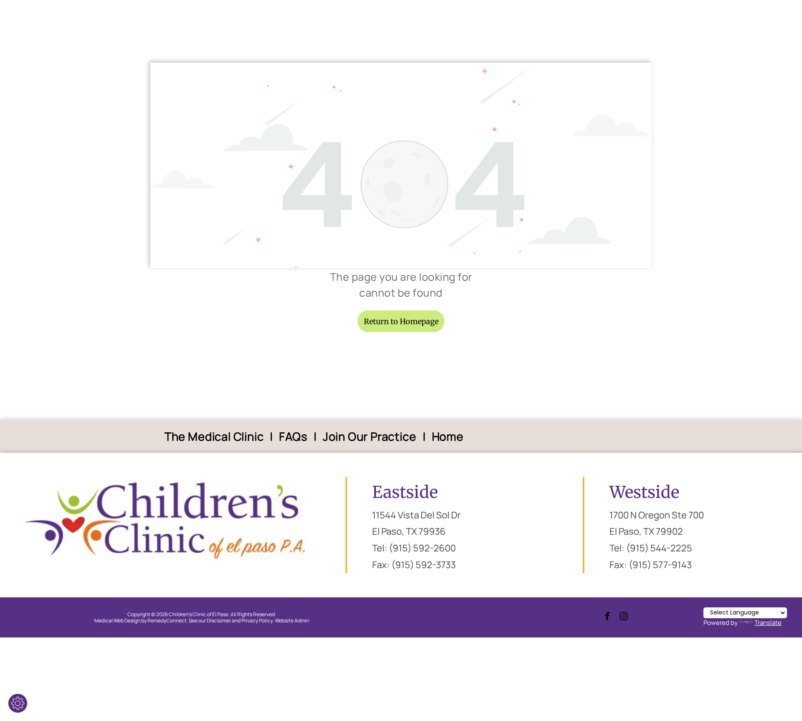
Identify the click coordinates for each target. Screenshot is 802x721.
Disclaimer (219, 620)
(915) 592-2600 (422, 548)
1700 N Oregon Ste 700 (656, 515)
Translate (768, 622)
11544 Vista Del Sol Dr (416, 515)
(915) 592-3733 (423, 565)
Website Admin (292, 620)
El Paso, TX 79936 (409, 531)
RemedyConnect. (167, 620)
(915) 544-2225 (659, 548)
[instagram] (623, 617)
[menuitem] (215, 436)
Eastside (405, 492)
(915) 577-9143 (660, 565)
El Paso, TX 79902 (646, 531)
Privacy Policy (257, 620)
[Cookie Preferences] (17, 703)
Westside (644, 492)
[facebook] (607, 617)
